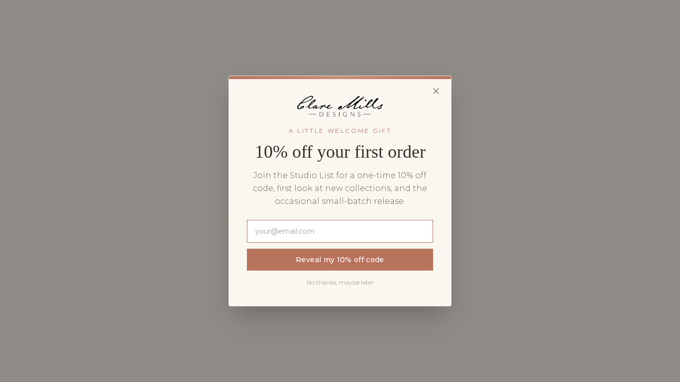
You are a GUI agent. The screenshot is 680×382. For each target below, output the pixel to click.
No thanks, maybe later (340, 282)
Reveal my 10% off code (340, 259)
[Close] (436, 91)
